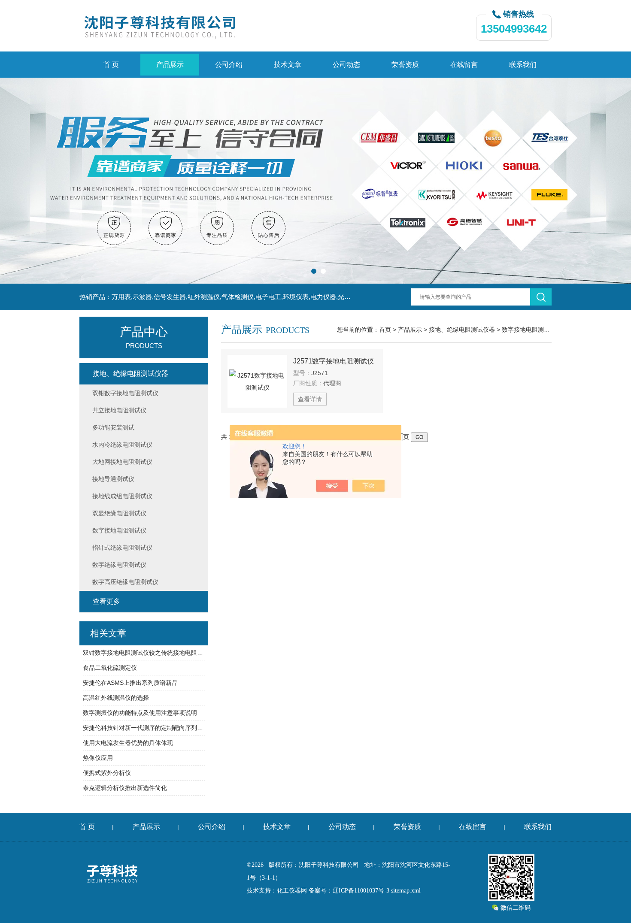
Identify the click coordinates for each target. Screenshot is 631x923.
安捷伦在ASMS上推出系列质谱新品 (130, 682)
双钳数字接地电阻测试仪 (125, 393)
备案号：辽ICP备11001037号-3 (349, 890)
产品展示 (170, 64)
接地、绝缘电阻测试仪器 (462, 329)
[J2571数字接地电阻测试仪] (257, 381)
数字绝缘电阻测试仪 (119, 564)
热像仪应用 (98, 757)
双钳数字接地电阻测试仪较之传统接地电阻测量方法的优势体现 (144, 652)
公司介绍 (229, 64)
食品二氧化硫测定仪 (110, 667)
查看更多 (106, 601)
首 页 (111, 64)
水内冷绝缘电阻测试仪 (122, 444)
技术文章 (287, 64)
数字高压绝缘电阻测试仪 (125, 581)
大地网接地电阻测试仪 (122, 461)
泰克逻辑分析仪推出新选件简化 (125, 787)
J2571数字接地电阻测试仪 (333, 361)
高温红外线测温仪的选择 (116, 697)
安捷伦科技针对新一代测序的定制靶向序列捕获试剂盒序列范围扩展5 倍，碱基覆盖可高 (144, 727)
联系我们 (523, 64)
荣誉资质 (405, 64)
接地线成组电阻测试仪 (122, 496)
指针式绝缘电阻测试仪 (122, 547)
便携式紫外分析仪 (107, 772)
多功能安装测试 (113, 427)
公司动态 (346, 64)
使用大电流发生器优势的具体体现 (128, 742)
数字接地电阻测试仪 (529, 329)
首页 (385, 329)
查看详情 (310, 399)
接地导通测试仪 (113, 478)
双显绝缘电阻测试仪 (119, 513)
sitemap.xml (406, 890)
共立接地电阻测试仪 (119, 410)
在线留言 (464, 64)
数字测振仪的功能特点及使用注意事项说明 (140, 712)
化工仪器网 (292, 890)
